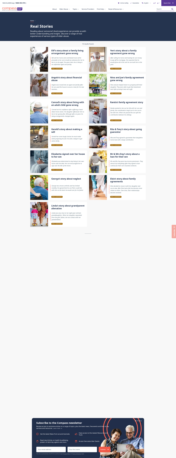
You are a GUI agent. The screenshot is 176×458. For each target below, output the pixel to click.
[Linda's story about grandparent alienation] (39, 214)
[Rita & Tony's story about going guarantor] (98, 137)
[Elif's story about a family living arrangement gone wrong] (39, 59)
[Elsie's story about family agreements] (98, 187)
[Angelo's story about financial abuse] (39, 85)
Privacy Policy (66, 454)
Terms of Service (76, 454)
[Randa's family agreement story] (98, 111)
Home (32, 20)
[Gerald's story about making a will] (39, 137)
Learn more (57, 428)
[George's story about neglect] (39, 187)
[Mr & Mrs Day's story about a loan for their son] (98, 161)
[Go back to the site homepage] (13, 9)
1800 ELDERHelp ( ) (14, 3)
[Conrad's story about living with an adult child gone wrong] (39, 111)
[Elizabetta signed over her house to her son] (39, 161)
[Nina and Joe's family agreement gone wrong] (98, 85)
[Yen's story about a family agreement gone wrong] (98, 59)
